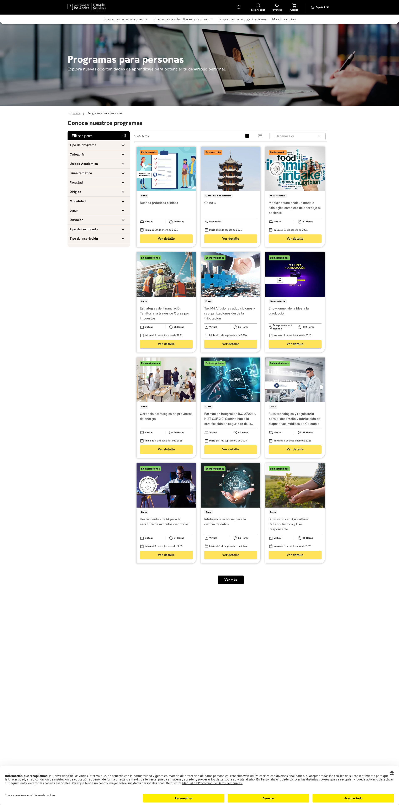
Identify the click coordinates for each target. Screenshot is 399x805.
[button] (99, 145)
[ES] (320, 7)
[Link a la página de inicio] (77, 113)
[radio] (247, 136)
